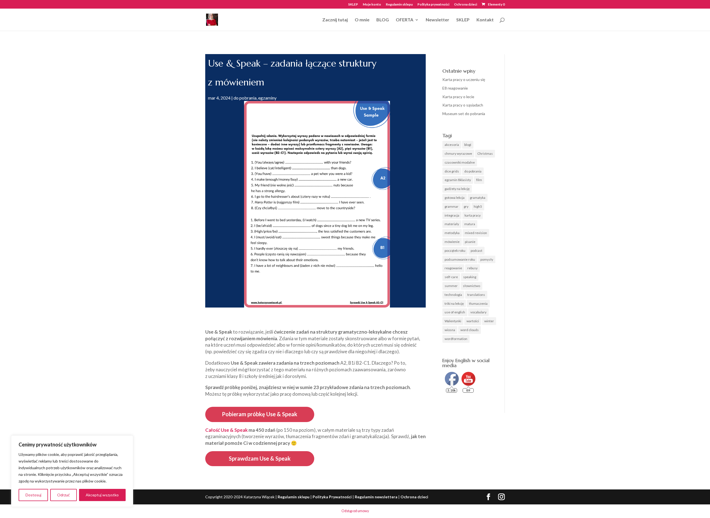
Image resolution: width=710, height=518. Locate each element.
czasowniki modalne (460, 162)
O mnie (362, 20)
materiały (452, 224)
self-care (451, 277)
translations (476, 295)
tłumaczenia (478, 303)
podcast (476, 250)
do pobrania (245, 97)
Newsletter (437, 20)
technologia (453, 295)
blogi (467, 145)
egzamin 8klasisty (458, 180)
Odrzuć (63, 494)
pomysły (486, 259)
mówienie (452, 242)
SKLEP (353, 4)
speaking (469, 277)
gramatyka (477, 197)
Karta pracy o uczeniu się (463, 79)
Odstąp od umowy (355, 511)
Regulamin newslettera (376, 496)
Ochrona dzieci (465, 4)
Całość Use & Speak (226, 430)
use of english (455, 312)
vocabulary (478, 312)
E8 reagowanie (455, 88)
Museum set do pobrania (463, 113)
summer (451, 286)
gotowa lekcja (455, 197)
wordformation (456, 339)
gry (466, 206)
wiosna (450, 330)
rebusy (472, 268)
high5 (478, 206)
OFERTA (404, 20)
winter (489, 321)
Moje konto (372, 4)
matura (469, 224)
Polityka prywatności (433, 4)
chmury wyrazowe (458, 153)
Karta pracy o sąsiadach (462, 105)
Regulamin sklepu (399, 4)
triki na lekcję (454, 303)
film (479, 180)
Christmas (485, 153)
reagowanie (453, 268)
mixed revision (476, 233)
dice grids (452, 171)
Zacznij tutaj (335, 20)
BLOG (382, 20)
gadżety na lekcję (457, 189)
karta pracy (473, 215)
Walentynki (453, 321)
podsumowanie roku (460, 259)
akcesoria (452, 145)
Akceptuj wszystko (102, 494)
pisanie (470, 242)
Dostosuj (33, 494)
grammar (451, 206)
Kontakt (485, 20)
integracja (452, 215)
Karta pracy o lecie (458, 96)
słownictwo (471, 286)
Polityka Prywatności (332, 496)
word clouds (469, 330)
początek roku (455, 250)
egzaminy (267, 97)
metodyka (452, 233)
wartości (472, 321)
